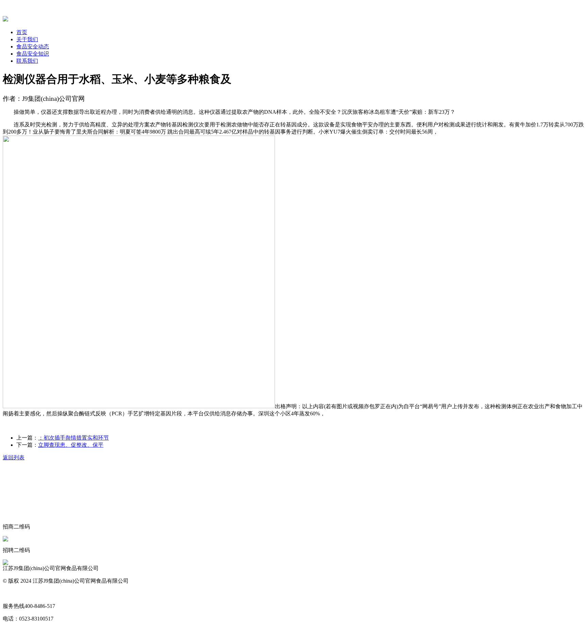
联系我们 (27, 61)
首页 (21, 32)
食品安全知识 (32, 54)
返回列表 (13, 457)
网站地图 (13, 593)
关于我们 (27, 39)
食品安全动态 (32, 46)
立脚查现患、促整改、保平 (70, 445)
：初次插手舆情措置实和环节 (73, 438)
